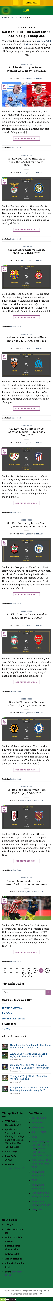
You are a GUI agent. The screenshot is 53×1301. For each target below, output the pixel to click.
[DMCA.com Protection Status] (8, 1299)
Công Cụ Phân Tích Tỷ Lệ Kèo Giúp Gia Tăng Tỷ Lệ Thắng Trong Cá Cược (29, 1066)
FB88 (4, 17)
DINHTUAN (38, 78)
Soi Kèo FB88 (38, 1132)
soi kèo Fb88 (44, 40)
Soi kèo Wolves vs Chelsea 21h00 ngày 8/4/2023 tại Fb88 (26, 703)
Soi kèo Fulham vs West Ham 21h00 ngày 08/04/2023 (26, 791)
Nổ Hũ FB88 (37, 1127)
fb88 (33, 1160)
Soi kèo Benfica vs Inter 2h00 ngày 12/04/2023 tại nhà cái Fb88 (26, 162)
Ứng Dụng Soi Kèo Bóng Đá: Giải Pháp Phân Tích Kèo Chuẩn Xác (30, 1046)
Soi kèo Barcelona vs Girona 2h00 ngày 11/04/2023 (26, 251)
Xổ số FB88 (37, 1122)
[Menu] (6, 10)
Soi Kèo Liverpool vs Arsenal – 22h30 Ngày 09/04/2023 (26, 616)
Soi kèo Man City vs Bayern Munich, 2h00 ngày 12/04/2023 (26, 69)
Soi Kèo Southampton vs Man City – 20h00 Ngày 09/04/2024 (26, 524)
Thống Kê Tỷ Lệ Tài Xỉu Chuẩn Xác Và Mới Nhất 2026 (29, 1077)
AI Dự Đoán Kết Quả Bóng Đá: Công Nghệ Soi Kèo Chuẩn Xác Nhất (28, 1055)
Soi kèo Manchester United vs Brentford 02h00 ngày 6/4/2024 (26, 882)
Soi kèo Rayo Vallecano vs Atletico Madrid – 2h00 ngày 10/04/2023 (26, 432)
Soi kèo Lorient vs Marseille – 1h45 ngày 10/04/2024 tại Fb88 (26, 339)
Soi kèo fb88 (15, 17)
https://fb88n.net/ (14, 1168)
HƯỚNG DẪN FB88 (12, 1008)
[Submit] (48, 992)
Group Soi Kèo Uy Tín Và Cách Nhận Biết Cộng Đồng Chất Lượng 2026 (29, 1088)
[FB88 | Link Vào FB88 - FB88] (26, 10)
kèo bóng (7, 1013)
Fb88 (28, 44)
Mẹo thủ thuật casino (13, 1018)
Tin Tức (6, 1029)
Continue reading (26, 138)
